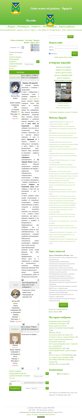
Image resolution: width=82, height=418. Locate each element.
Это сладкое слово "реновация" (59, 357)
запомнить (53, 54)
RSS (37, 42)
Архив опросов (62, 309)
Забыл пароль (58, 57)
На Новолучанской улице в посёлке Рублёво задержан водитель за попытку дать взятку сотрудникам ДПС (63, 178)
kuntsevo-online (15, 78)
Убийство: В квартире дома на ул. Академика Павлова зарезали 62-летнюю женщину (62, 210)
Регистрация (68, 57)
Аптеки (11, 68)
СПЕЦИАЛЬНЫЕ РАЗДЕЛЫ (17, 374)
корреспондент (34, 99)
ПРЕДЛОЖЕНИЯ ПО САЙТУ (57, 348)
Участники (28, 40)
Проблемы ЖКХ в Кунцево (57, 364)
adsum (16, 285)
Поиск (32, 42)
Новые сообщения (17, 40)
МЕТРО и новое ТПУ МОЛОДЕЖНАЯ (60, 355)
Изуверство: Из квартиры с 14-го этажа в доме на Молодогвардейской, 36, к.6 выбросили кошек (62, 234)
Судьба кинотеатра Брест (57, 323)
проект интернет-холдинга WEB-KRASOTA (41, 414)
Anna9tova (15, 329)
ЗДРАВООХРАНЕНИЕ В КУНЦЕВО (19, 376)
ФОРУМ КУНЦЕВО (15, 57)
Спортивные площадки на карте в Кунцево (63, 112)
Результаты (52, 309)
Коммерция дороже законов (58, 321)
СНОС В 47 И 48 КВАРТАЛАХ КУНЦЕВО (61, 328)
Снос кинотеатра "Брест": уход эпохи (66, 221)
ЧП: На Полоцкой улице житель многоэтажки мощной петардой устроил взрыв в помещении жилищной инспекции (62, 198)
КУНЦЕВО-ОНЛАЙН (59, 62)
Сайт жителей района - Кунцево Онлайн (41, 4)
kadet (11, 54)
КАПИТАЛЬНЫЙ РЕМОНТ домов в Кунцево (62, 351)
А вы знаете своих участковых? (59, 335)
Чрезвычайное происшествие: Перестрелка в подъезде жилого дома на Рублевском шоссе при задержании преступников (63, 135)
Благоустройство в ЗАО (56, 326)
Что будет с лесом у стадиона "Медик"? (62, 337)
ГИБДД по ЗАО (54, 332)
